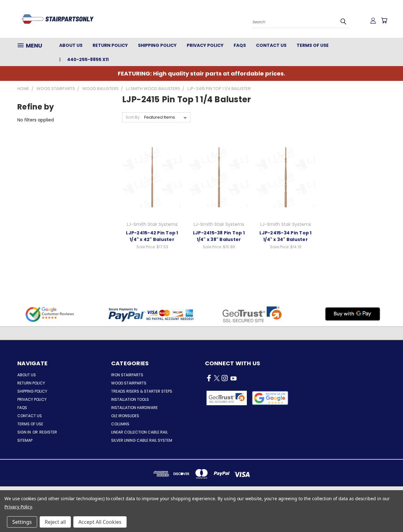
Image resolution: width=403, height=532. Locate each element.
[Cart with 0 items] (384, 20)
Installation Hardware (134, 407)
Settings (22, 521)
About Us (70, 45)
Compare (150, 170)
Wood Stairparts (128, 383)
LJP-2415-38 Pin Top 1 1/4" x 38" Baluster (219, 236)
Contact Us (271, 45)
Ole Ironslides (125, 415)
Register (48, 432)
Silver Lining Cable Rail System (141, 440)
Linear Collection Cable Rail (139, 432)
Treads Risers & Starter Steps (141, 391)
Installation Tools (130, 399)
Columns (120, 424)
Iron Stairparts (127, 375)
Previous (386, 512)
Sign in (24, 432)
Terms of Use (313, 45)
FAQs (240, 45)
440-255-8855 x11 (88, 59)
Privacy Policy (205, 45)
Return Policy (110, 45)
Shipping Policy (157, 45)
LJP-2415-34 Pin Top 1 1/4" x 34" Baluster (285, 236)
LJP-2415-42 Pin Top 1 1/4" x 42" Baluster (152, 236)
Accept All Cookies (100, 521)
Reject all (55, 521)
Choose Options (152, 182)
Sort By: (133, 117)
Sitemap (24, 440)
